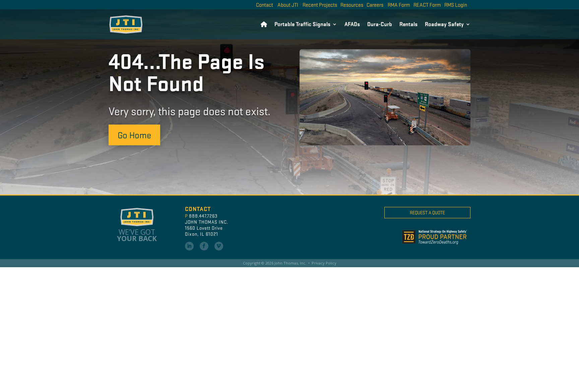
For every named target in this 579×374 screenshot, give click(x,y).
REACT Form (427, 4)
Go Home (134, 135)
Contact (264, 4)
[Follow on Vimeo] (218, 246)
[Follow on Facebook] (204, 246)
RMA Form (399, 4)
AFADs (352, 24)
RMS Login (455, 4)
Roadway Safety (444, 24)
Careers (375, 4)
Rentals (408, 24)
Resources (351, 4)
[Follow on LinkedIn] (189, 246)
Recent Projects (320, 4)
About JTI (287, 4)
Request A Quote (427, 212)
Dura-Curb (379, 24)
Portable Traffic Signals (302, 24)
